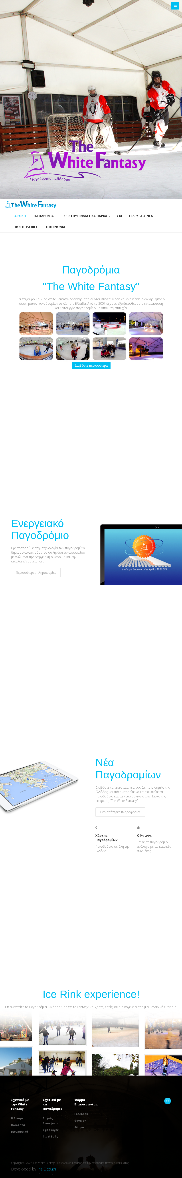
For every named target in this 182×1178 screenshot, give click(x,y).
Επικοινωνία (54, 227)
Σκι (119, 216)
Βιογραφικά (19, 1132)
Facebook (81, 1114)
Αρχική (20, 216)
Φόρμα (79, 1127)
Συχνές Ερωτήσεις (50, 1120)
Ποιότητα (18, 1125)
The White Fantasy (167, 1101)
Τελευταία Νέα (141, 216)
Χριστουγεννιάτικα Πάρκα (85, 216)
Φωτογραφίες (26, 227)
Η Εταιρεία (19, 1118)
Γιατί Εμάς (50, 1136)
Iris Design (46, 1169)
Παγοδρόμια (43, 216)
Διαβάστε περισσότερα (91, 365)
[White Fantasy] (30, 204)
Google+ (80, 1120)
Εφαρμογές (51, 1130)
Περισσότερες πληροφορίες (36, 572)
